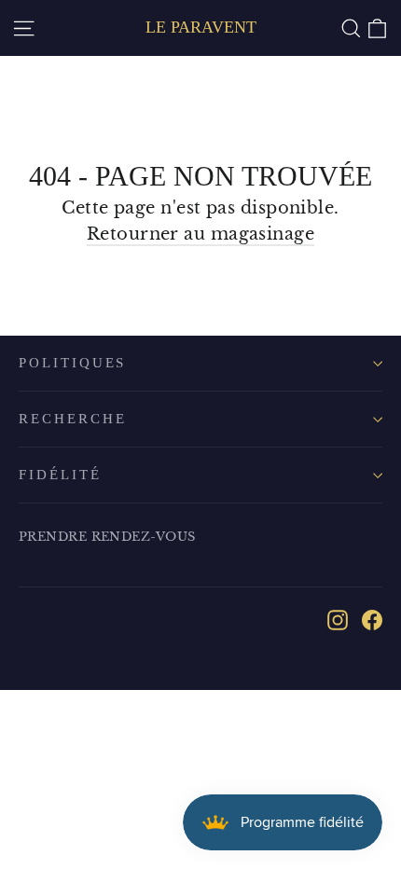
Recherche (72, 418)
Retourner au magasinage (200, 234)
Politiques (72, 362)
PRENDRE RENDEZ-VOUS (107, 537)
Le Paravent (200, 27)
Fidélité (60, 474)
